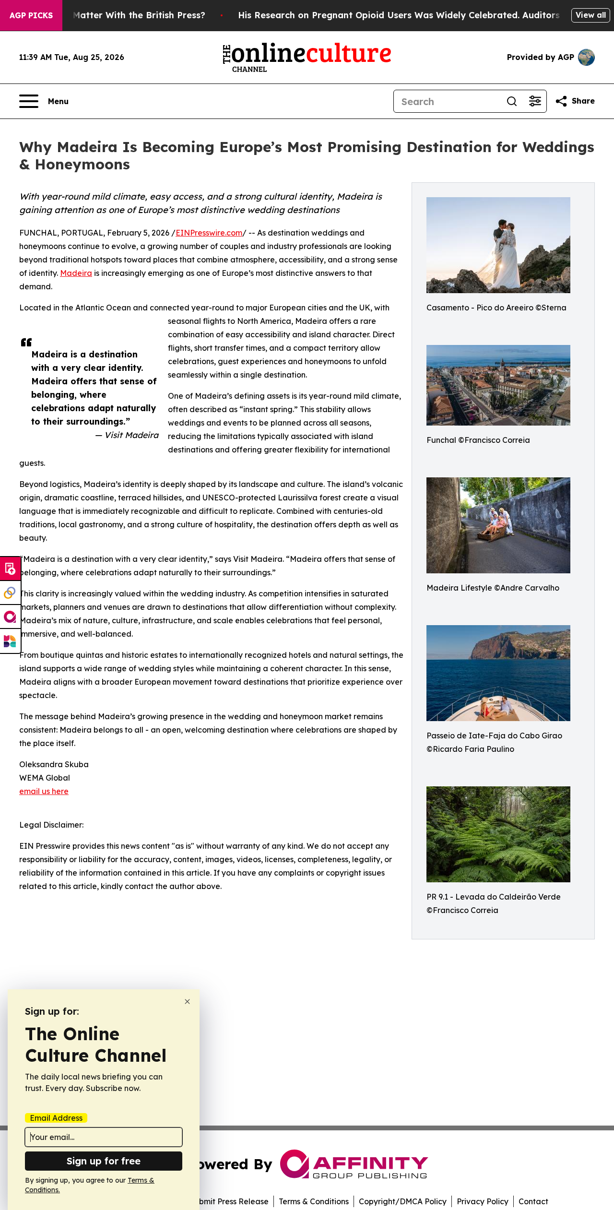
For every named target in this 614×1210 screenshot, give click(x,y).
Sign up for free (104, 1161)
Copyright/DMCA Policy (403, 1201)
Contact (533, 1201)
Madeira (76, 273)
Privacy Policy (482, 1201)
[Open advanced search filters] (534, 101)
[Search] (511, 101)
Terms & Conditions (314, 1201)
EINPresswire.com (209, 232)
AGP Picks (31, 15)
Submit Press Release (229, 1201)
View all (591, 15)
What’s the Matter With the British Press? (113, 15)
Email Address (56, 1118)
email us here (44, 791)
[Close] (187, 1001)
